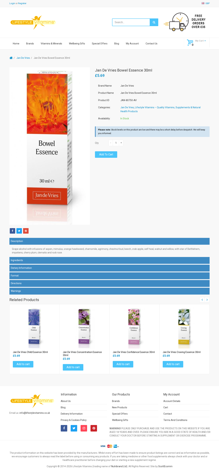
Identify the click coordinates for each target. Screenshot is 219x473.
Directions (16, 283)
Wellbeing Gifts (77, 43)
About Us (66, 401)
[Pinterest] (94, 428)
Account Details (171, 401)
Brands (30, 43)
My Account (132, 43)
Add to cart (106, 154)
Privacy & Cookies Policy (74, 420)
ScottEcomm (165, 466)
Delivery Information (72, 413)
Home (16, 43)
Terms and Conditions (175, 420)
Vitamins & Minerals (51, 43)
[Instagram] (84, 428)
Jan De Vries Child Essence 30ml (30, 352)
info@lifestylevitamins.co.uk (35, 413)
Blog (116, 43)
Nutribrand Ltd (119, 466)
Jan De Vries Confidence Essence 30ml (134, 352)
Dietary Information (21, 268)
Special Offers (99, 43)
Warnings (16, 291)
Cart (165, 407)
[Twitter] (19, 231)
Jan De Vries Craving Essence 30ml (182, 352)
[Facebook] (12, 231)
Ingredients (17, 260)
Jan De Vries (23, 58)
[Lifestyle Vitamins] (33, 22)
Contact (167, 413)
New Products (119, 407)
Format (15, 275)
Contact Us (151, 43)
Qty (97, 143)
